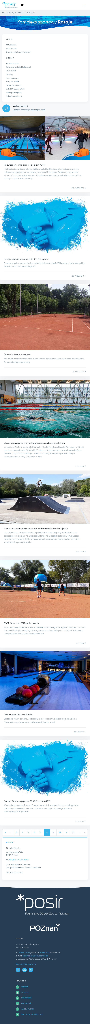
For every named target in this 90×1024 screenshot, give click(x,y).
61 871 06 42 (14, 860)
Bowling (9, 74)
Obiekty (24, 992)
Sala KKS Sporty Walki (15, 89)
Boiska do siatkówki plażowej (18, 67)
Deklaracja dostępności (32, 1014)
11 (47, 832)
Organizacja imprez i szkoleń (18, 52)
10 (40, 832)
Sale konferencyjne (14, 96)
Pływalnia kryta (12, 63)
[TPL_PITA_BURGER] (84, 5)
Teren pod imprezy (14, 93)
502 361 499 (24, 860)
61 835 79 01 (45, 953)
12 (53, 832)
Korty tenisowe (12, 78)
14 (66, 832)
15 (73, 832)
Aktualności (11, 45)
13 (60, 832)
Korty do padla (12, 82)
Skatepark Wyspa (13, 85)
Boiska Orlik (11, 71)
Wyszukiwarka (27, 1009)
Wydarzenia (11, 49)
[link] (22, 4)
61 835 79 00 (24, 953)
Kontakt (24, 987)
